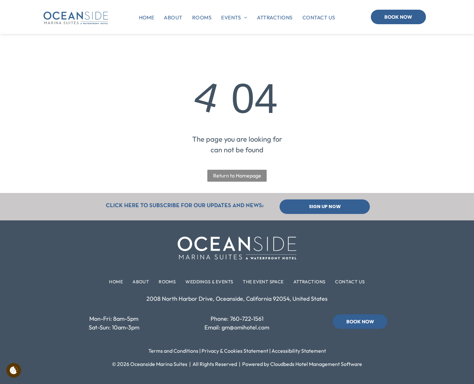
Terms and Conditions (173, 351)
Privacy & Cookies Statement (235, 351)
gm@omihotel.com (245, 327)
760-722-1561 (246, 318)
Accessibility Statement (299, 351)
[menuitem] (146, 17)
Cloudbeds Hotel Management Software (316, 364)
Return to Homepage (237, 175)
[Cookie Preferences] (13, 370)
